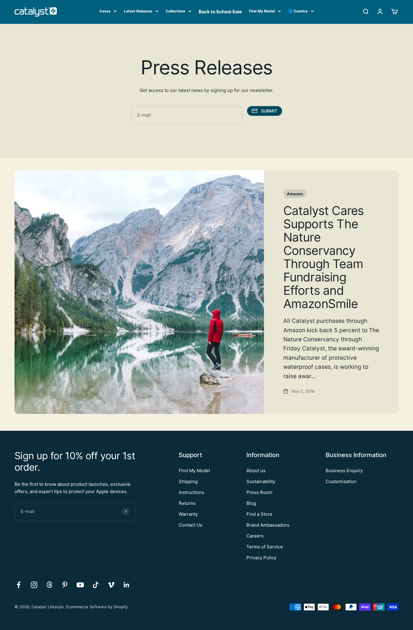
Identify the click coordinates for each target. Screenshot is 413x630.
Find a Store (259, 514)
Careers (255, 536)
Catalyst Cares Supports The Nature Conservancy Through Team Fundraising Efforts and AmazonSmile (323, 257)
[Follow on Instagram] (34, 585)
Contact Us (190, 525)
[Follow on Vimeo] (111, 585)
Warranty (188, 514)
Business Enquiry (344, 470)
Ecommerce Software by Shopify (97, 606)
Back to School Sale (220, 12)
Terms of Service (264, 547)
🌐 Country (298, 11)
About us (255, 470)
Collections (175, 11)
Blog (251, 503)
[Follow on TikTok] (96, 585)
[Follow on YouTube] (80, 585)
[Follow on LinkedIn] (126, 585)
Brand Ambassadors (267, 525)
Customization (341, 481)
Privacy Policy (261, 557)
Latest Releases (138, 11)
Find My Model (262, 11)
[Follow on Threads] (49, 585)
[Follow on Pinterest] (65, 585)
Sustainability (260, 481)
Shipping (188, 481)
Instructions (191, 492)
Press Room (259, 492)
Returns (187, 503)
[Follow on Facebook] (19, 585)
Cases (105, 11)
